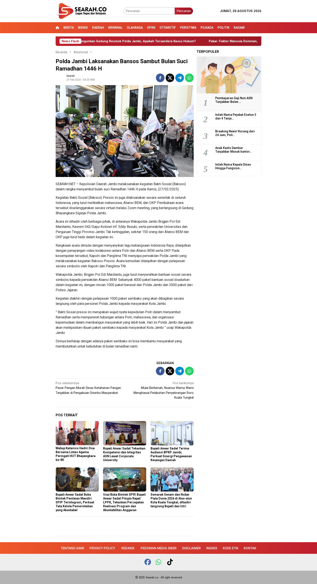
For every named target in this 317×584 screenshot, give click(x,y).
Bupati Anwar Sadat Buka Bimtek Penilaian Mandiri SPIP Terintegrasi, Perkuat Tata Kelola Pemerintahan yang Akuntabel (75, 502)
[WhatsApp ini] (189, 78)
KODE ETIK (230, 548)
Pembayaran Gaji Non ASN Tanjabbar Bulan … (234, 99)
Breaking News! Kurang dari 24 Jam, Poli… (235, 133)
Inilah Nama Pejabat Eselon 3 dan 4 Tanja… (235, 116)
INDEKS (211, 548)
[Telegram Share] (179, 78)
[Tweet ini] (170, 78)
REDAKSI (127, 548)
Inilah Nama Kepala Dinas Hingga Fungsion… (233, 166)
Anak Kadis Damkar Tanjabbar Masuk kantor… (233, 149)
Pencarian (184, 11)
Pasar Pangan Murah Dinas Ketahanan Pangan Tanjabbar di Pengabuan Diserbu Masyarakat (88, 388)
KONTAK (250, 548)
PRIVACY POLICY (102, 548)
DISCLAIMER (191, 548)
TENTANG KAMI (72, 548)
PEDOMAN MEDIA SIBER (159, 548)
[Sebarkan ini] (160, 78)
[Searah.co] (81, 11)
